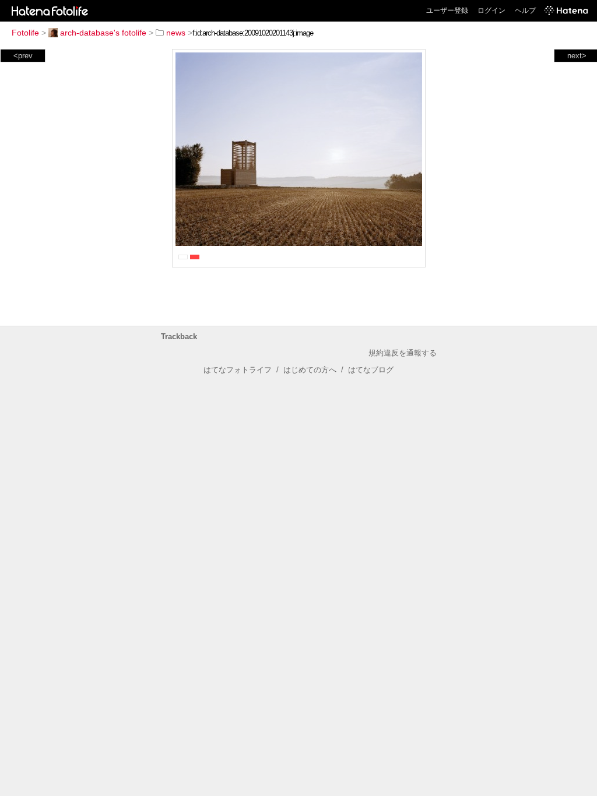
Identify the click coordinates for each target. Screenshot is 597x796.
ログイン (491, 10)
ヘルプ (525, 10)
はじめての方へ (309, 369)
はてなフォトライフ (237, 369)
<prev (23, 55)
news (175, 32)
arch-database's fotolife (103, 32)
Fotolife (25, 32)
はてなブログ (371, 369)
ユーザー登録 (447, 10)
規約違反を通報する (402, 352)
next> (577, 55)
